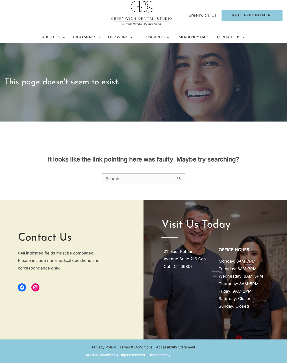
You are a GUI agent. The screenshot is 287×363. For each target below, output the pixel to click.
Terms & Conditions (136, 347)
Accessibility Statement (175, 347)
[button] (252, 15)
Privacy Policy (104, 347)
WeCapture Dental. (186, 355)
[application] (63, 37)
